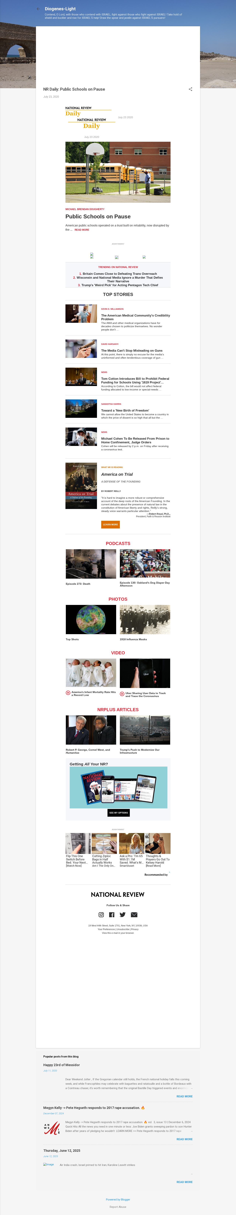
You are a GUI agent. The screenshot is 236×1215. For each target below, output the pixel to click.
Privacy (134, 929)
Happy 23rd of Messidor (61, 1065)
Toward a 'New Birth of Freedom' (125, 410)
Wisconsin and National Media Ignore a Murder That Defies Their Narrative (120, 279)
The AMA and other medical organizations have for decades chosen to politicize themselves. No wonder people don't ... (131, 326)
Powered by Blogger (118, 1199)
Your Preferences (106, 929)
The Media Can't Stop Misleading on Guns (131, 350)
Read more (185, 1096)
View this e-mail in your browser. (118, 933)
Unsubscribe (123, 929)
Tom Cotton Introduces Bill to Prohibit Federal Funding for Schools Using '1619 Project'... (135, 380)
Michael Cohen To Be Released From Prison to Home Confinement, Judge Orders (135, 440)
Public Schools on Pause (98, 216)
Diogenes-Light (60, 8)
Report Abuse (118, 1207)
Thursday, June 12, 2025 (61, 1151)
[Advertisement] (118, 59)
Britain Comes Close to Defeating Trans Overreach (120, 274)
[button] (190, 89)
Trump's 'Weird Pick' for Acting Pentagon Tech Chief (119, 285)
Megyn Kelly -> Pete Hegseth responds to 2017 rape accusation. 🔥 (94, 1108)
